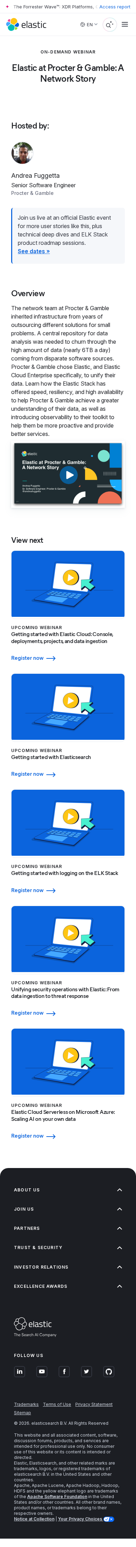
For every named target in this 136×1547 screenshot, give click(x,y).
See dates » (34, 251)
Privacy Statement (94, 1404)
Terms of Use (57, 1404)
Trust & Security (38, 1247)
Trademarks (26, 1404)
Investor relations (41, 1267)
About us (27, 1189)
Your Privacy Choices (80, 1519)
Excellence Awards (40, 1286)
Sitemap (22, 1412)
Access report (114, 6)
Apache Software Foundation (57, 1496)
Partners (27, 1228)
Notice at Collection (34, 1519)
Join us (24, 1209)
